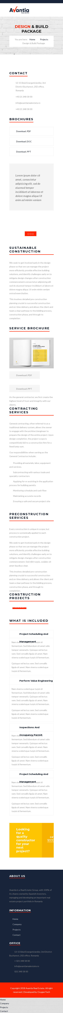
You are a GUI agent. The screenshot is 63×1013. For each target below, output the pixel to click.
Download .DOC (24, 141)
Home (32, 39)
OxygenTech (43, 992)
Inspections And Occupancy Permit (30, 728)
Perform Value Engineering (36, 680)
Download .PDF (23, 131)
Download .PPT (23, 151)
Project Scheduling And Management (33, 635)
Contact (16, 935)
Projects (44, 39)
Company (17, 924)
